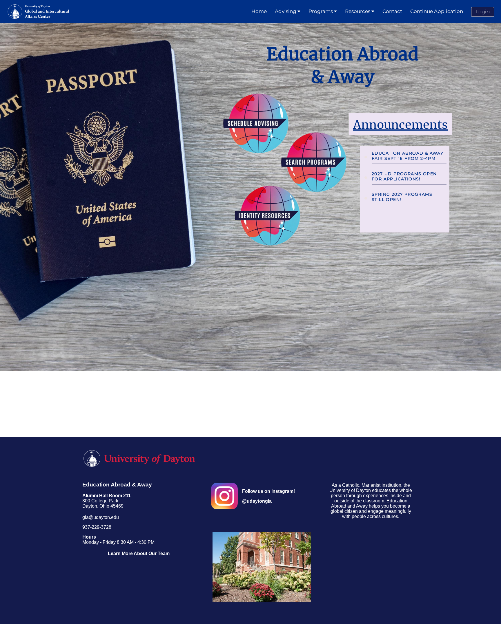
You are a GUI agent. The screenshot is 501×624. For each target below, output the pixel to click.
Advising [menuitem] (286, 11)
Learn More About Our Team (139, 553)
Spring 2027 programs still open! (402, 197)
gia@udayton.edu (100, 517)
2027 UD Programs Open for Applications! (404, 176)
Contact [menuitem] (392, 11)
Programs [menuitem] (321, 11)
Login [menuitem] (482, 11)
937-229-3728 (96, 527)
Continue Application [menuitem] (436, 11)
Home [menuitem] (259, 11)
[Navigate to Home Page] (38, 11)
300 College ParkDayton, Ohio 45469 (106, 500)
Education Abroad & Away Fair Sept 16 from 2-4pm (407, 156)
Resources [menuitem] (358, 11)
